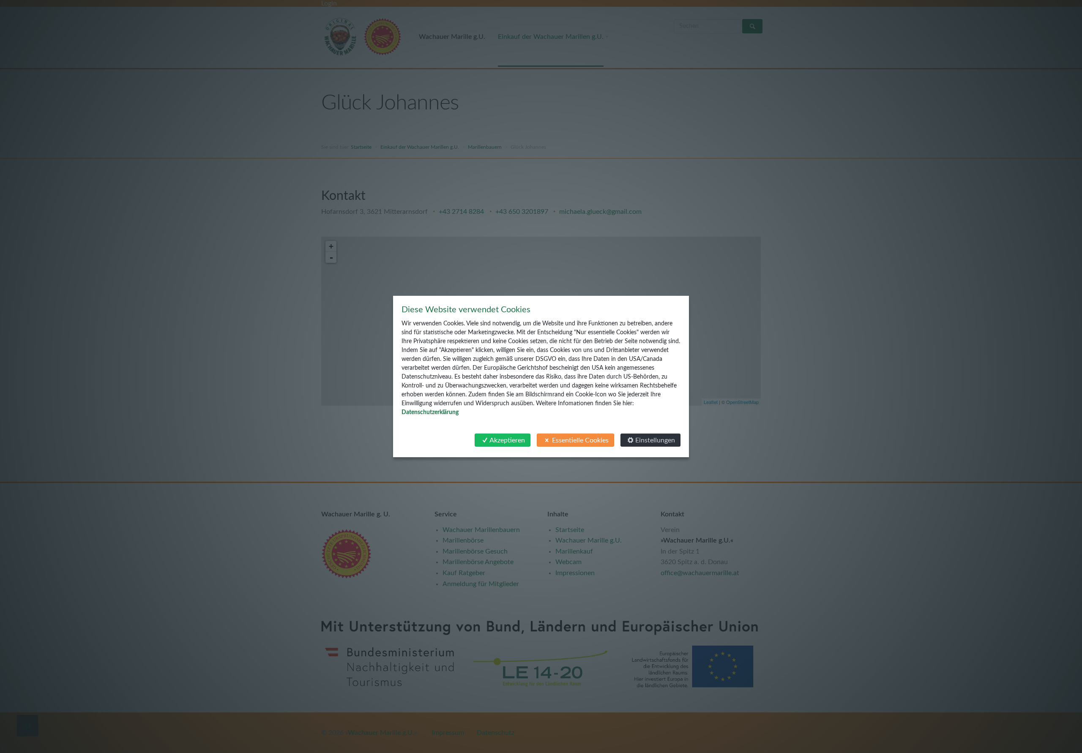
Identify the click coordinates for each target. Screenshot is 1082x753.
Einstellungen (655, 440)
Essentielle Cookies (580, 440)
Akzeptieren (507, 440)
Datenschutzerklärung (430, 412)
